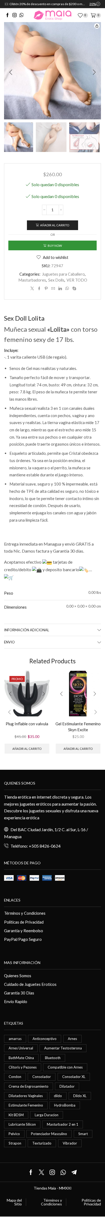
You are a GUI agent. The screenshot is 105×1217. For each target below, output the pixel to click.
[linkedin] (60, 288)
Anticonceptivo (45, 1038)
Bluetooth (53, 1058)
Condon (15, 1076)
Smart (83, 1134)
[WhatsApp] (21, 15)
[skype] (73, 288)
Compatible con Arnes (65, 1067)
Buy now (55, 245)
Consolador (41, 1076)
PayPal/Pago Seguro (23, 939)
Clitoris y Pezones (23, 1067)
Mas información (22, 962)
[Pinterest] (46, 288)
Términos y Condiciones (25, 913)
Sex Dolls (56, 280)
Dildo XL (79, 1096)
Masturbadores (32, 280)
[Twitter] (32, 288)
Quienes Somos (17, 975)
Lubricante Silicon (22, 1124)
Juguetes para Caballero (63, 274)
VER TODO (76, 280)
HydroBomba (64, 1105)
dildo (58, 1096)
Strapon (15, 1143)
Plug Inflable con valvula (27, 723)
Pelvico (14, 1134)
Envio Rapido (15, 1001)
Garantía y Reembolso (23, 930)
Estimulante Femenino (26, 1105)
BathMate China (21, 1058)
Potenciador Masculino (49, 1134)
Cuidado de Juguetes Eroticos (30, 984)
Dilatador (67, 1086)
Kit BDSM (16, 1115)
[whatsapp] (67, 288)
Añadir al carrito (54, 225)
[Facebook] (7, 15)
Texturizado (41, 1143)
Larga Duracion (46, 1115)
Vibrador (70, 1143)
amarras (15, 1038)
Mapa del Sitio (14, 1202)
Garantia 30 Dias (19, 992)
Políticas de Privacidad (24, 922)
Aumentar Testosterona (63, 1048)
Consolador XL (73, 1076)
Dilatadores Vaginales (26, 1096)
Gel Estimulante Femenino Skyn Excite (78, 726)
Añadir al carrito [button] (26, 748)
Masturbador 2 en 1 (62, 1124)
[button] (11, 72)
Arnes (72, 1038)
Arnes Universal (21, 1048)
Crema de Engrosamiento (28, 1086)
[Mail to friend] (53, 288)
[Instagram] (14, 15)
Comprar (84, 4)
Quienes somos (19, 783)
